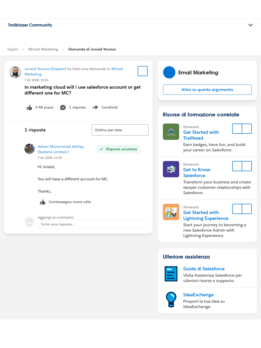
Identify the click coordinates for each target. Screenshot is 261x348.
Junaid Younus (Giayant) (45, 68)
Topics (12, 49)
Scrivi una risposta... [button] (58, 224)
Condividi (107, 108)
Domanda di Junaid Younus (92, 49)
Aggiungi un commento (56, 217)
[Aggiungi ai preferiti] (142, 71)
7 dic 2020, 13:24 (36, 80)
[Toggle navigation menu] (250, 25)
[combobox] (120, 130)
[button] (207, 90)
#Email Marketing (43, 49)
